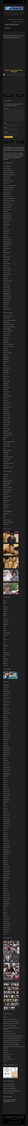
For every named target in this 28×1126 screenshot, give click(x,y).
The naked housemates (8, 463)
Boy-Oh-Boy (5, 383)
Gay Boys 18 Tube (7, 270)
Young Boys (5, 665)
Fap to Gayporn (6, 402)
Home (8, 19)
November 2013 (6, 847)
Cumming (5, 624)
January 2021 (6, 711)
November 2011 (6, 899)
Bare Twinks (6, 350)
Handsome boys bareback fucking (10, 1042)
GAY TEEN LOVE (6, 413)
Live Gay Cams (6, 285)
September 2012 (6, 877)
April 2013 (5, 862)
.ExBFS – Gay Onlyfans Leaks (9, 185)
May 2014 (5, 834)
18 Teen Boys (6, 233)
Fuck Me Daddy (6, 1056)
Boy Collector (6, 372)
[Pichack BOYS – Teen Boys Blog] (14, 7)
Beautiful (5, 609)
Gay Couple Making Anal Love (9, 1033)
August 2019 (5, 724)
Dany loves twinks (7, 396)
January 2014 (6, 843)
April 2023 (5, 695)
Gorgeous (5, 635)
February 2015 (6, 815)
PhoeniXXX (5, 452)
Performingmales (7, 450)
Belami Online (6, 485)
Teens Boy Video (7, 296)
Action (4, 600)
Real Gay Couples (7, 520)
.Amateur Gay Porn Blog (8, 172)
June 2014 (5, 832)
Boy (10, 19)
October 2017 (6, 752)
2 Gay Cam (5, 235)
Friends (4, 628)
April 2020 (5, 717)
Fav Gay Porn (6, 265)
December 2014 (6, 819)
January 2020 (6, 719)
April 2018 (5, 743)
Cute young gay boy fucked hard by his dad (12, 1038)
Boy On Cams (6, 376)
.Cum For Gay (6, 183)
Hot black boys (11, 1084)
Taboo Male (5, 461)
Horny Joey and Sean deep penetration (11, 1040)
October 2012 (6, 875)
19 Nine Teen (6, 474)
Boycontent (5, 385)
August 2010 (5, 932)
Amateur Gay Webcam (8, 344)
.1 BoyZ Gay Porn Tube (8, 170)
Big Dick (5, 613)
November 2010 (6, 925)
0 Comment (18, 37)
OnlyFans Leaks (6, 289)
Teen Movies (14, 19)
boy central (5, 370)
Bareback (5, 606)
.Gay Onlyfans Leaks (7, 196)
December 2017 (6, 750)
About (13, 1086)
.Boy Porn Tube (6, 176)
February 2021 (6, 708)
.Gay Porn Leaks (6, 202)
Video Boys (21, 19)
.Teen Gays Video (7, 218)
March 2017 (5, 760)
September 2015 (6, 799)
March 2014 (5, 838)
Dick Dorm (5, 398)
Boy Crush (5, 374)
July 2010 (5, 934)
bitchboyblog (6, 359)
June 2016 (5, 780)
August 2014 (5, 828)
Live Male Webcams (7, 435)
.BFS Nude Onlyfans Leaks (9, 174)
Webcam (5, 663)
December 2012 (6, 871)
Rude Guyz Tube (6, 291)
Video (4, 656)
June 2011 (5, 910)
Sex (4, 641)
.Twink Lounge (6, 222)
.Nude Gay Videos (7, 215)
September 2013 (6, 851)
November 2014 (6, 821)
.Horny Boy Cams (7, 213)
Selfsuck (5, 639)
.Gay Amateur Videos (7, 189)
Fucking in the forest (7, 1054)
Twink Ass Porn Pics (7, 1031)
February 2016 (6, 789)
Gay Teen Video (6, 417)
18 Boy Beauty (6, 335)
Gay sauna (5, 1050)
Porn (4, 637)
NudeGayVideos (6, 446)
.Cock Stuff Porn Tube (8, 181)
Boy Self (5, 254)
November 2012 (6, 873)
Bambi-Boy (5, 348)
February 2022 (6, 702)
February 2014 (6, 841)
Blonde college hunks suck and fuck (11, 1023)
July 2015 (5, 804)
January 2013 (6, 869)
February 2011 (6, 919)
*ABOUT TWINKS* (7, 329)
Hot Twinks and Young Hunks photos (11, 1021)
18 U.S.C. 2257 (14, 1122)
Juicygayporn (6, 430)
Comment (6, 108)
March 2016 (5, 786)
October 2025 (6, 687)
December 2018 (6, 734)
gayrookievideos (7, 422)
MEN (4, 439)
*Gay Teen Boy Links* (8, 331)
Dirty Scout (5, 498)
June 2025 (5, 689)
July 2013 (5, 856)
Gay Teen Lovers (7, 415)
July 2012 (5, 882)
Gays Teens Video (7, 281)
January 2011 (6, 921)
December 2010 (6, 923)
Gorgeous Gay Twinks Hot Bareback (11, 1044)
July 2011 (5, 908)
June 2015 (5, 806)
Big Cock (5, 611)
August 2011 (5, 906)
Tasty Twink (5, 524)
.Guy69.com (5, 211)
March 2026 (5, 685)
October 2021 (6, 704)
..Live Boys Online (7, 168)
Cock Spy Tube (6, 259)
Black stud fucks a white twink (9, 1019)
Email (5, 127)
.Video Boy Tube (6, 224)
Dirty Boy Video (6, 496)
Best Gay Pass (6, 248)
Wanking (14, 21)
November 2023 (6, 693)
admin (13, 35)
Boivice (4, 363)
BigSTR (4, 250)
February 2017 (6, 763)
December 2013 (6, 845)
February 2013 (6, 867)
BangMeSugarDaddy (7, 481)
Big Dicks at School (7, 352)
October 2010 (6, 927)
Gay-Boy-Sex (6, 420)
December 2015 (6, 793)
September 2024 (6, 691)
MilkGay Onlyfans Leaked (8, 441)
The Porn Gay (6, 300)
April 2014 (5, 836)
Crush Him (5, 261)
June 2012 (5, 884)
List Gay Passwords (7, 433)
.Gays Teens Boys (7, 209)
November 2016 (6, 769)
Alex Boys (5, 478)
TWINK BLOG (6, 307)
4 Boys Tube (6, 339)
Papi (4, 448)
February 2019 (6, 732)
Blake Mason (6, 361)
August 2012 (5, 880)
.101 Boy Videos (6, 318)
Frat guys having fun (7, 1059)
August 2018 (5, 739)
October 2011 (6, 901)
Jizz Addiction (6, 507)
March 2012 (5, 890)
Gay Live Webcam (7, 274)
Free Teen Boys (6, 267)
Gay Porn (5, 276)
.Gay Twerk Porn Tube (8, 205)
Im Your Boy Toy (6, 505)
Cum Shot (5, 622)
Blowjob (5, 615)
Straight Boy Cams (7, 294)
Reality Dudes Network (8, 456)
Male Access (6, 437)
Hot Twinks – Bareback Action (9, 1025)
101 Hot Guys (6, 228)
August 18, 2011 (7, 35)
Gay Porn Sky (6, 411)
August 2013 (5, 854)
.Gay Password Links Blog (8, 200)
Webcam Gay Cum (7, 309)
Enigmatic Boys (6, 500)
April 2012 (5, 888)
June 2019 (5, 726)
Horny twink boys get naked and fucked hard (13, 1035)
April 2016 (5, 784)
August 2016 (5, 776)
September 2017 (6, 754)
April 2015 (5, 810)
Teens (18, 19)
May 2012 (5, 886)
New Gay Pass (6, 287)
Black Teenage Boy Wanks (14, 1090)
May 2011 (5, 912)
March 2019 (5, 730)
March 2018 (5, 745)
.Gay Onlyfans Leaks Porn (9, 198)
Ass (4, 604)
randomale (5, 454)
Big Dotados (5, 355)
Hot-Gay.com (6, 283)
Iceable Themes (14, 1119)
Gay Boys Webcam (7, 407)
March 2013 (5, 864)
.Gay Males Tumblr (7, 194)
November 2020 (6, 713)
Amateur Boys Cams (7, 244)
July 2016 (5, 778)
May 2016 (5, 782)
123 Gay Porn (6, 231)
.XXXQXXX (5, 226)
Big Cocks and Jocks (7, 487)
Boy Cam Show (6, 368)
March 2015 (5, 812)
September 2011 (6, 903)
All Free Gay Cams (7, 239)
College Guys (6, 619)
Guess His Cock (6, 424)
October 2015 (6, 797)
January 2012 (6, 895)
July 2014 (5, 830)
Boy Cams (5, 1017)
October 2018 (6, 737)
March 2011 (5, 916)
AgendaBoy (5, 342)
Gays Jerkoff (6, 278)
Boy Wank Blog (6, 257)
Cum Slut (5, 1061)
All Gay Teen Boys (7, 241)
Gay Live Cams (6, 272)
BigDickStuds (6, 357)
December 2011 (6, 897)
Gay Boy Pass (6, 404)
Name (6, 123)
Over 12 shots (11, 1093)
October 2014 (6, 823)
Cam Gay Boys (6, 387)
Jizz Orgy (5, 426)
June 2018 (5, 741)
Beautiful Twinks (6, 483)
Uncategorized (6, 654)
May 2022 (5, 700)
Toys (4, 650)
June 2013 (5, 858)
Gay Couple (5, 1052)
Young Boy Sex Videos (8, 467)
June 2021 (5, 706)
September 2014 (6, 825)
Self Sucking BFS (6, 459)
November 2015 (6, 795)
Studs (4, 643)
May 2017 (5, 758)
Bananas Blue (6, 246)
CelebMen (5, 389)
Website (6, 132)
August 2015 (5, 802)
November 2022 (6, 698)
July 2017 (5, 756)
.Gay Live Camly (6, 192)
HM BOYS (5, 502)
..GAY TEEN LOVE (6, 166)
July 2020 (5, 715)
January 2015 (6, 817)
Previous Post (9, 95)
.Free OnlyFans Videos (8, 187)
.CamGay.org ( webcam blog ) (9, 320)
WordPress (14, 1117)
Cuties (4, 626)
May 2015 (5, 808)
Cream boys (5, 394)
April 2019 (5, 728)
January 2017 (6, 765)
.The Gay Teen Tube (7, 220)
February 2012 (6, 893)
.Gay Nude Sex (6, 322)
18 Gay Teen (6, 337)
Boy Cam (5, 365)
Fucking (4, 630)
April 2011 (5, 914)
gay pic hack (6, 409)
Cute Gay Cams (6, 263)
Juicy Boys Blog (6, 428)
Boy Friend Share (7, 252)
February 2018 (6, 747)
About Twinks (6, 237)
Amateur (5, 602)
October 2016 (6, 771)
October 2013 (6, 849)
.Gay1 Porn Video (7, 207)
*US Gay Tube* (6, 333)
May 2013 (5, 860)
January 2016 (6, 791)
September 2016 (6, 773)
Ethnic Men (5, 400)
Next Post (20, 95)
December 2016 (6, 767)
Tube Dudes (6, 304)
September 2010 (6, 929)
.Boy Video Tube (6, 179)
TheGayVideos (6, 302)
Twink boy (5, 652)
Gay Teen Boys (6, 633)
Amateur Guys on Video (8, 346)
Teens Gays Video (7, 298)
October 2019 (6, 721)
